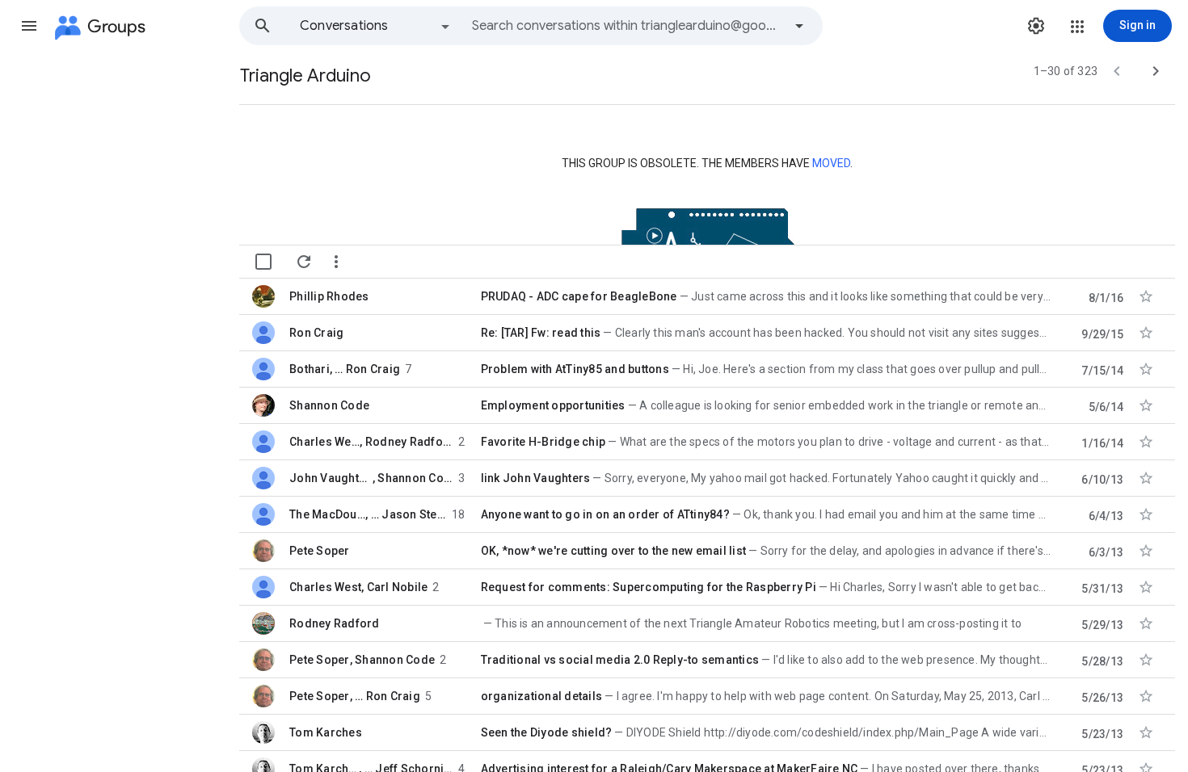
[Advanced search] (799, 25)
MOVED (831, 163)
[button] (29, 25)
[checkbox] (263, 262)
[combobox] (627, 25)
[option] (376, 25)
